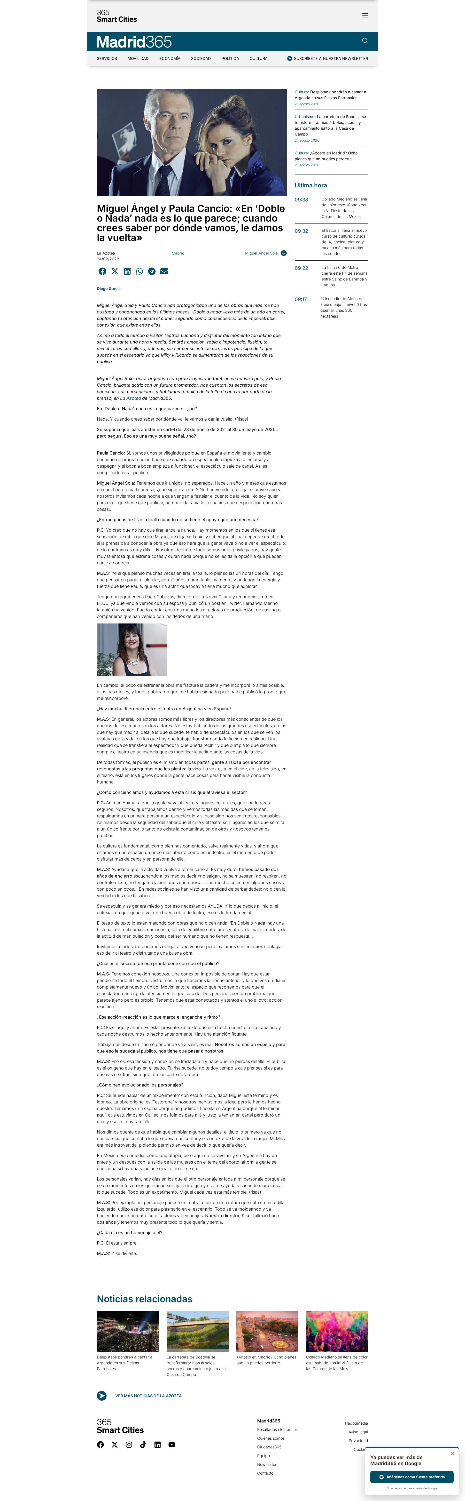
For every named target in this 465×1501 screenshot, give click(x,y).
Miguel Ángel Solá (261, 253)
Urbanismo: (305, 116)
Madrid (178, 253)
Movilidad (138, 58)
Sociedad (201, 58)
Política (230, 58)
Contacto (265, 1473)
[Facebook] (100, 1444)
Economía (169, 58)
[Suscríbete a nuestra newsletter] (289, 58)
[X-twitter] (114, 1444)
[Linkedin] (157, 1444)
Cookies (361, 1449)
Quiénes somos (271, 1438)
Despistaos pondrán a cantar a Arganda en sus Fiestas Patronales (124, 1363)
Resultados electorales (277, 1429)
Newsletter (267, 1464)
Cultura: (302, 91)
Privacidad (358, 1440)
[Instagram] (128, 1444)
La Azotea (106, 253)
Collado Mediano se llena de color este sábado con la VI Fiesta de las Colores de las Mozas (337, 1363)
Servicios (107, 58)
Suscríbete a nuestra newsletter (331, 58)
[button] (102, 271)
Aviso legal (358, 1431)
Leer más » (104, 1375)
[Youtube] (171, 1444)
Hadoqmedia (356, 1423)
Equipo (263, 1455)
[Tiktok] (143, 1444)
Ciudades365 (269, 1447)
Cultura (259, 58)
